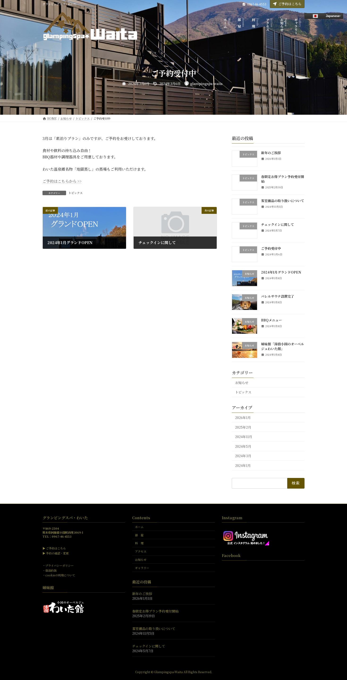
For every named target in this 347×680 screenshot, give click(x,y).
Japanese (332, 15)
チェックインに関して (277, 224)
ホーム (139, 527)
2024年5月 (243, 446)
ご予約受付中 (271, 248)
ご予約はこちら (289, 3)
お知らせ (241, 382)
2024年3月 (243, 455)
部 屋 (139, 535)
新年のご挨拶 (271, 152)
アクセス (140, 551)
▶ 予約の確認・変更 (55, 553)
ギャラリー (142, 568)
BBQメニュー (271, 320)
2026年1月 (243, 417)
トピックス (75, 193)
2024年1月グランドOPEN (281, 272)
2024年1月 (243, 465)
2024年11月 (243, 436)
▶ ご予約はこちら (54, 548)
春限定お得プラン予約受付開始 (282, 179)
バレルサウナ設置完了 (277, 296)
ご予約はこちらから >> (62, 181)
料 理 (139, 543)
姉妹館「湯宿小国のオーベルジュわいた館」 (282, 346)
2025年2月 (243, 427)
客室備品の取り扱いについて (282, 200)
